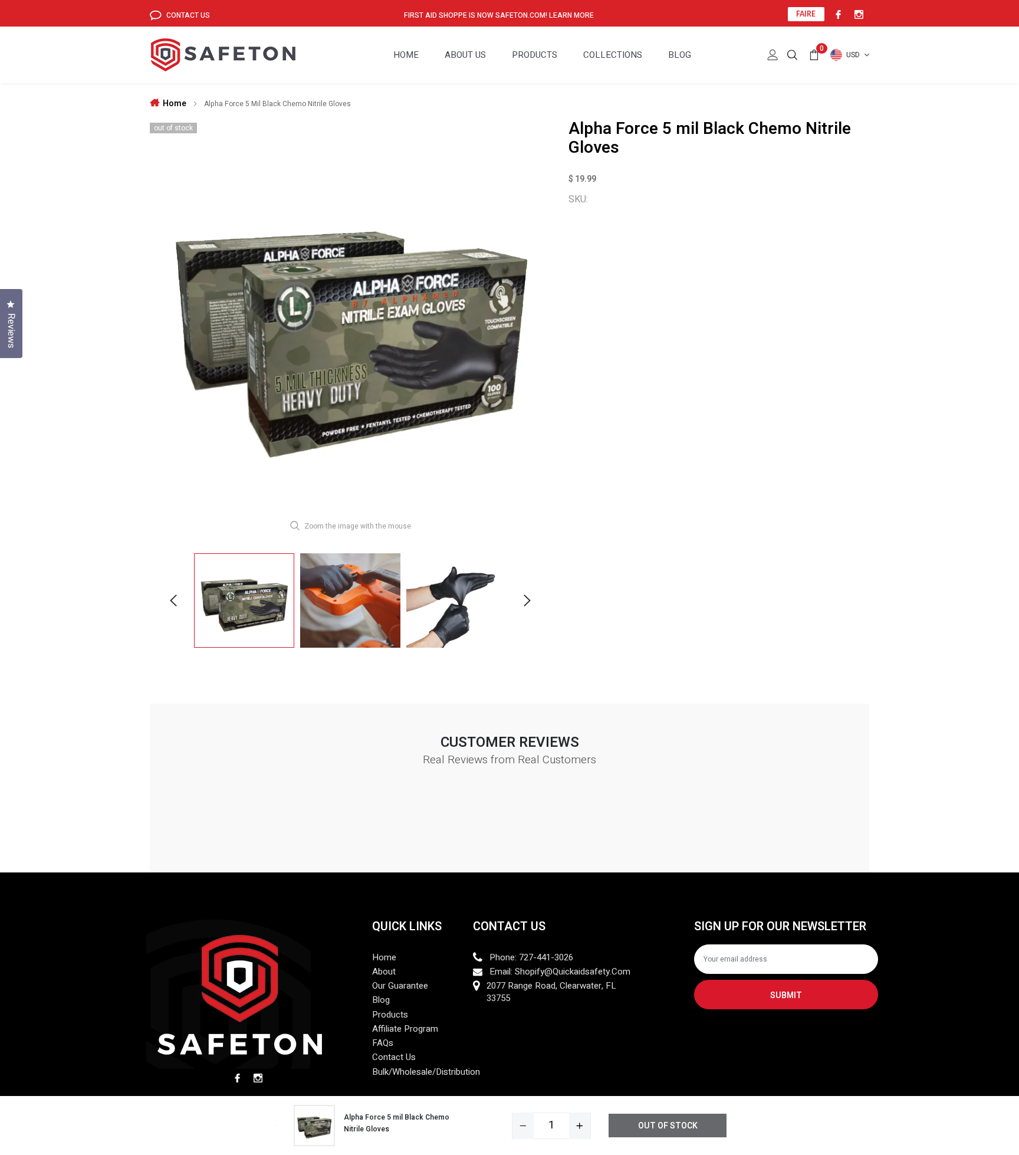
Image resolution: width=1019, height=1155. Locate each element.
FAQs (382, 1043)
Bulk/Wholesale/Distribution (426, 1072)
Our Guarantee (400, 986)
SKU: (578, 199)
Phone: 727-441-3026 (531, 957)
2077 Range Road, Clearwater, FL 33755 (551, 992)
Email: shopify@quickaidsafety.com (559, 972)
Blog (679, 54)
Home (406, 54)
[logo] (223, 55)
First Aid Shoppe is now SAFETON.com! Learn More (499, 15)
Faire (806, 14)
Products (534, 54)
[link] (837, 14)
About (384, 972)
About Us (465, 54)
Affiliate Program (405, 1029)
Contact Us (187, 15)
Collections (612, 54)
